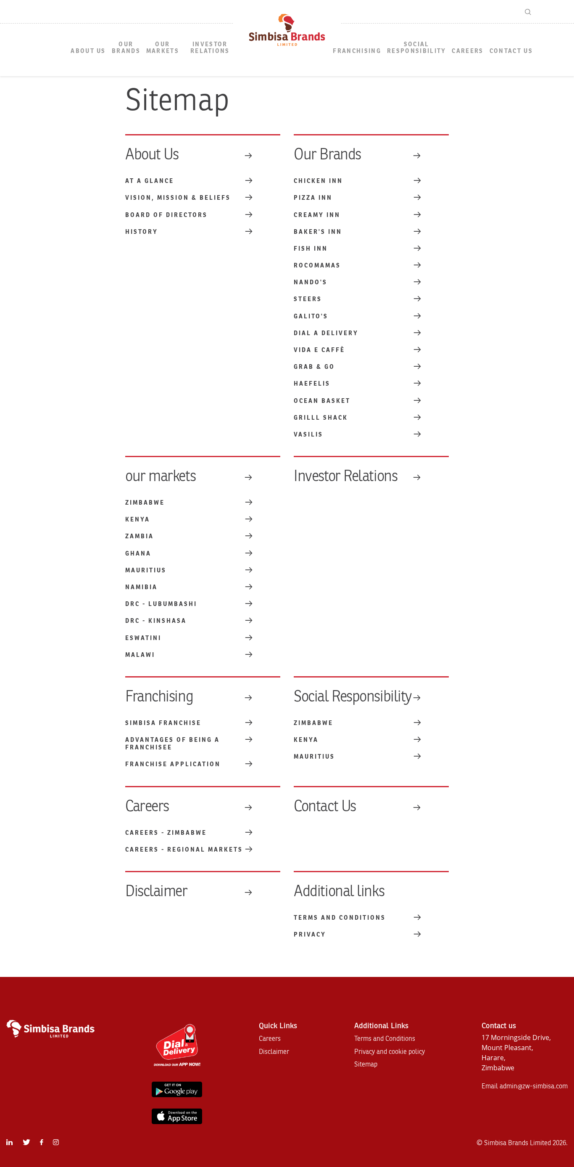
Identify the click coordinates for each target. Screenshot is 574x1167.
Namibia (141, 587)
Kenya (137, 519)
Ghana (138, 553)
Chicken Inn (318, 181)
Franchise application (173, 764)
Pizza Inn (313, 198)
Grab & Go (314, 367)
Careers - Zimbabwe (166, 833)
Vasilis (308, 434)
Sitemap (365, 1064)
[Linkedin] (9, 1142)
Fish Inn (311, 249)
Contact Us (511, 51)
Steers (308, 299)
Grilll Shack (321, 418)
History (141, 232)
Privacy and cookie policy (389, 1052)
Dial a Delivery (326, 333)
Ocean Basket (322, 401)
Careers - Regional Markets (184, 850)
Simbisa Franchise (163, 723)
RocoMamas (317, 265)
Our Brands (126, 47)
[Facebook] (41, 1142)
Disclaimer (156, 891)
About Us (88, 51)
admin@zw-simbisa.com (534, 1086)
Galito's (311, 316)
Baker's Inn (318, 232)
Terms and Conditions (340, 918)
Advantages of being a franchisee (172, 744)
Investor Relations (210, 47)
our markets (162, 47)
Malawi (140, 655)
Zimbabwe (145, 503)
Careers (467, 51)
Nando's (310, 282)
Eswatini (143, 638)
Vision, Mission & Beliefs (178, 198)
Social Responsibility (416, 47)
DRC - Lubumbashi (161, 604)
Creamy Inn (317, 215)
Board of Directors (166, 215)
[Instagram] (56, 1142)
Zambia (139, 536)
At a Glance (149, 181)
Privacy (310, 934)
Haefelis (312, 384)
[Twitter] (26, 1142)
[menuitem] (88, 51)
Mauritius (145, 570)
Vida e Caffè (319, 350)
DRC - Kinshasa (156, 621)
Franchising (357, 51)
